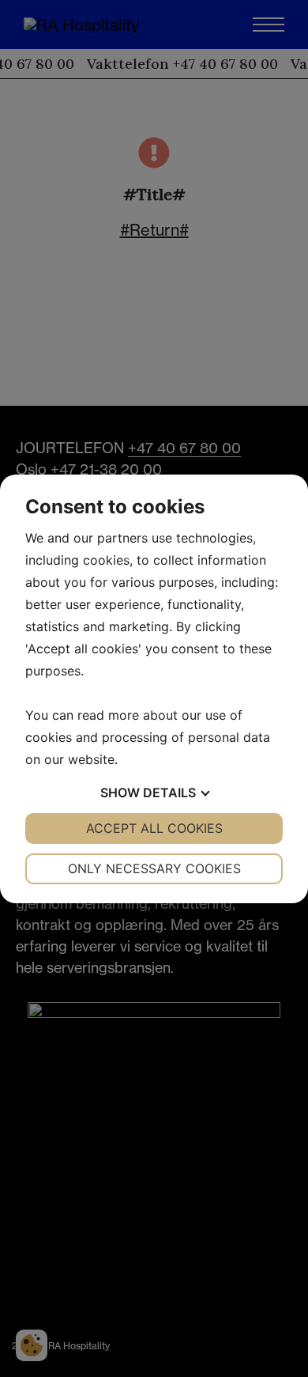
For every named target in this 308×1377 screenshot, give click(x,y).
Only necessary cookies (154, 868)
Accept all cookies (154, 828)
